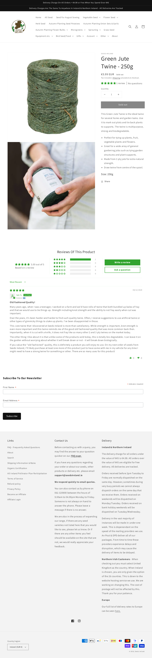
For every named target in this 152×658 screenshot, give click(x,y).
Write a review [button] (122, 262)
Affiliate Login (14, 499)
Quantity (105, 88)
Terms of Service (15, 478)
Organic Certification (17, 468)
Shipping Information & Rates (21, 463)
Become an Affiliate (16, 494)
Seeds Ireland (140, 651)
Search (10, 457)
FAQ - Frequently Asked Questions (23, 447)
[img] (17, 290)
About (10, 452)
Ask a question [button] (122, 269)
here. (118, 610)
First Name (9, 387)
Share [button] (107, 181)
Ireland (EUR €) (16, 647)
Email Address (11, 400)
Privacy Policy (13, 489)
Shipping (116, 78)
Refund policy (14, 483)
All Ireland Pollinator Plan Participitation (27, 473)
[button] (130, 26)
